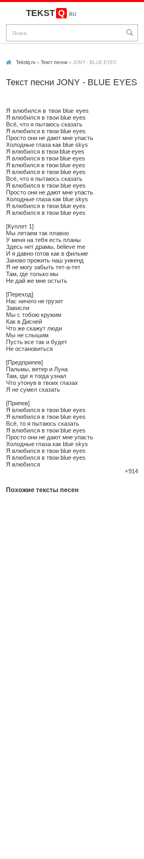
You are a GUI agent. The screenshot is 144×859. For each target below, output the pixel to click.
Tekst (51, 13)
